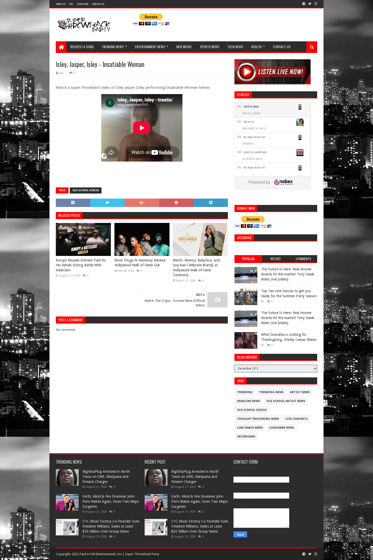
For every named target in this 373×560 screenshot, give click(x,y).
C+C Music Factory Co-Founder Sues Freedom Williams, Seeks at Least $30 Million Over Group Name (110, 526)
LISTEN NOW (82, 4)
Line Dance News (250, 427)
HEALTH (256, 46)
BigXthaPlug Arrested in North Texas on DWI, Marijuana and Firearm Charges (106, 476)
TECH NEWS (235, 46)
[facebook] (303, 4)
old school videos (85, 190)
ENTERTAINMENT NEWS (150, 46)
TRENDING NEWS (113, 46)
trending (245, 392)
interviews (246, 436)
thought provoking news (258, 419)
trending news (271, 392)
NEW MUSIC (184, 46)
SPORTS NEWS (209, 46)
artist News (300, 392)
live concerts (296, 419)
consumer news (281, 427)
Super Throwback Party (142, 554)
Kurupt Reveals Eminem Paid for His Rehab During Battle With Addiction (81, 265)
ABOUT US (60, 4)
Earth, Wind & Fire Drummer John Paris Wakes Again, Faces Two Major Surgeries (110, 501)
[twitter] (309, 4)
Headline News (248, 401)
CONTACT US (98, 4)
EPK (71, 4)
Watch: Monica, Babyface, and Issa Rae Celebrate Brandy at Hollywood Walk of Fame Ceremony (196, 267)
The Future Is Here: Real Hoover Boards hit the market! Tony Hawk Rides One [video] (287, 274)
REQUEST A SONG (82, 46)
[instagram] (315, 4)
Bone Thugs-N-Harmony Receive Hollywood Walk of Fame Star (139, 262)
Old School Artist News (285, 401)
